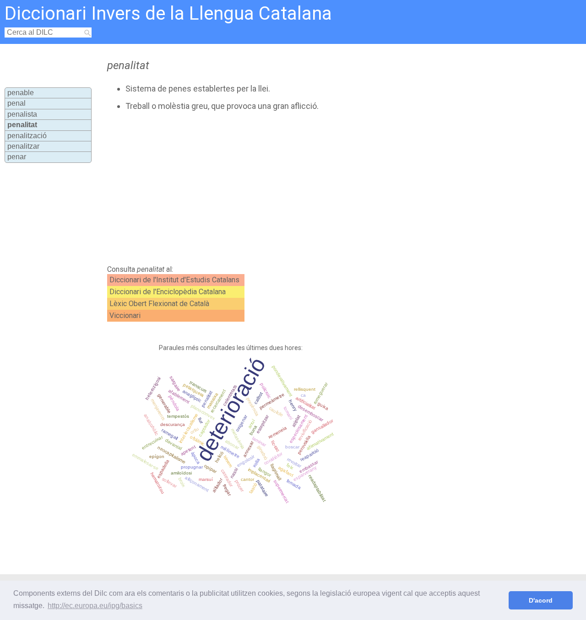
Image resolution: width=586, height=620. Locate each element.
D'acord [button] (541, 600)
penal (16, 103)
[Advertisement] (271, 188)
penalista (22, 114)
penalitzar (23, 146)
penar (16, 157)
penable (20, 93)
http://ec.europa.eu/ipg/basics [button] (95, 605)
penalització (27, 136)
